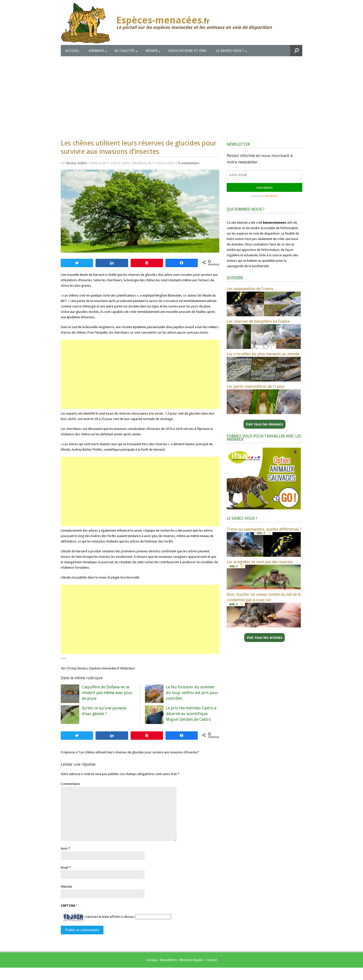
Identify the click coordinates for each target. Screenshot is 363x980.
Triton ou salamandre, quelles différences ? (264, 529)
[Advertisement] (181, 93)
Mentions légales (191, 960)
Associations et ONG (187, 51)
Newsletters (168, 960)
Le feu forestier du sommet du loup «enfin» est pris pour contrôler (192, 693)
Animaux (96, 51)
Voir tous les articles (264, 638)
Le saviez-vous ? (230, 51)
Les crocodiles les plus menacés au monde (263, 354)
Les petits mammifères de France (255, 386)
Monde (151, 51)
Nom (64, 848)
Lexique (151, 960)
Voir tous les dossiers (264, 424)
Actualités (125, 51)
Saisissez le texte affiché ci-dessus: (110, 917)
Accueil (72, 51)
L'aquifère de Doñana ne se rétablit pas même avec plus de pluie (107, 693)
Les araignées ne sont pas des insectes (260, 562)
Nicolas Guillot (76, 163)
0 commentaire (188, 163)
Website (66, 886)
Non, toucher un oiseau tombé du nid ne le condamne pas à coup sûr (264, 597)
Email (64, 867)
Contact (211, 960)
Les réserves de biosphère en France (258, 321)
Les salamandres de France (250, 288)
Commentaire (70, 784)
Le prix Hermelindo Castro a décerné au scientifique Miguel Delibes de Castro (191, 714)
